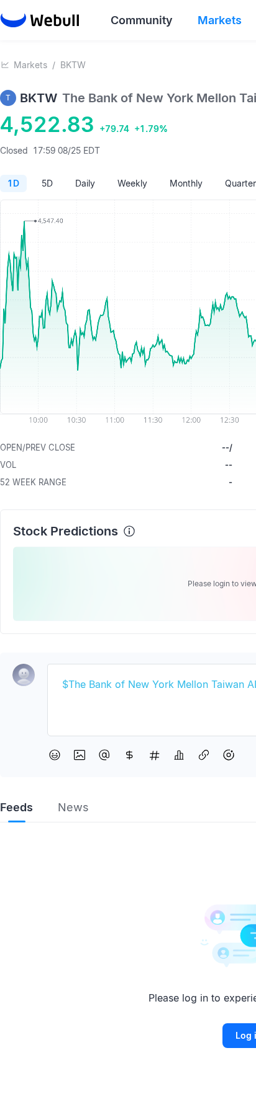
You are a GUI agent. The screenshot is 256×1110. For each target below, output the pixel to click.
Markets (30, 64)
